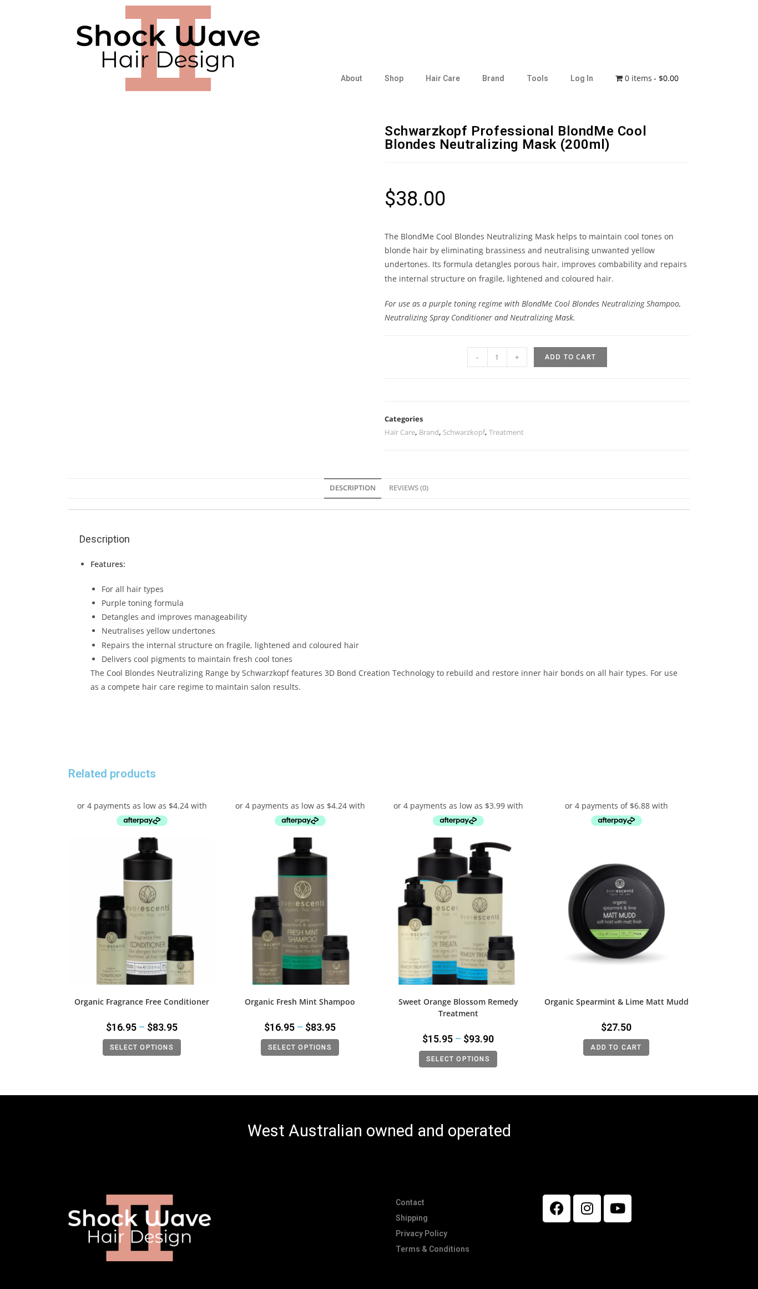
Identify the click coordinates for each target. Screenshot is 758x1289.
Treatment (506, 432)
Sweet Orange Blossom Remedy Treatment (458, 1007)
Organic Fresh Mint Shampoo (300, 1001)
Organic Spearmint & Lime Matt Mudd (616, 1001)
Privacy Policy (421, 1233)
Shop (394, 78)
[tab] (352, 488)
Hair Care (443, 78)
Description (353, 488)
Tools (537, 78)
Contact (410, 1202)
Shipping (412, 1217)
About (351, 78)
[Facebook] (556, 1208)
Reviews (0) (408, 488)
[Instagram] (587, 1208)
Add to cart (570, 357)
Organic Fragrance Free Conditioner (141, 1001)
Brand (493, 78)
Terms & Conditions (432, 1249)
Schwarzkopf (464, 432)
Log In (581, 78)
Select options (142, 1047)
